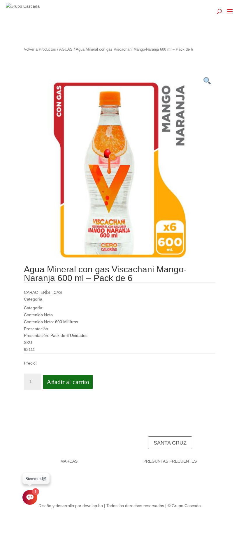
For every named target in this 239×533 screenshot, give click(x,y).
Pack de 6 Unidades (68, 335)
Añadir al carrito (68, 381)
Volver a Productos (40, 49)
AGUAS (66, 49)
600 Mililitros (66, 321)
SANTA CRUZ (170, 443)
